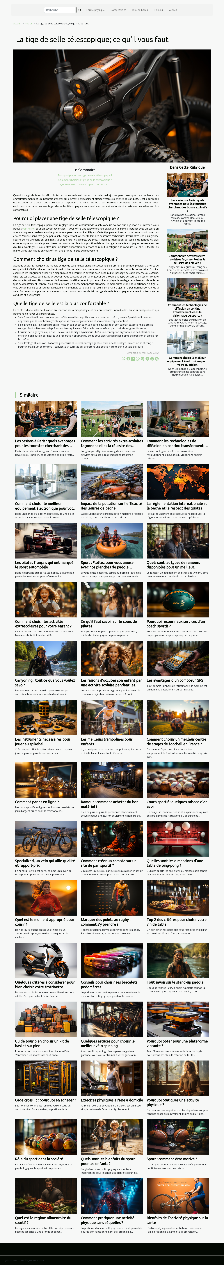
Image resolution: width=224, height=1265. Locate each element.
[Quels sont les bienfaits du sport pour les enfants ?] (112, 1137)
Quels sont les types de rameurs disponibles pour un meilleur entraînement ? (173, 567)
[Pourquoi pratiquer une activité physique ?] (178, 1078)
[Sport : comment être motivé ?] (178, 1137)
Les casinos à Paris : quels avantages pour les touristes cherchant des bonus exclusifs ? (187, 205)
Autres (173, 10)
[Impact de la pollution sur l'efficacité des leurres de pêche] (112, 481)
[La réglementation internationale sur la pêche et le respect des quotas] (178, 481)
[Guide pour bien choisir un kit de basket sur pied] (46, 1019)
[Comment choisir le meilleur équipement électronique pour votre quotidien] (187, 342)
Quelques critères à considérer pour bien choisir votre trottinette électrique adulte (45, 987)
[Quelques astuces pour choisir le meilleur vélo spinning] (112, 1019)
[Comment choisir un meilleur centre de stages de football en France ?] (178, 717)
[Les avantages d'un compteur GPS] (178, 658)
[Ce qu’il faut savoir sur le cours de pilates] (112, 599)
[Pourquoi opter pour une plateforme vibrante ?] (178, 1019)
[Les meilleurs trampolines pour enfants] (112, 717)
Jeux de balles (140, 10)
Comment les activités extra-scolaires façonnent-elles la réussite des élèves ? (187, 259)
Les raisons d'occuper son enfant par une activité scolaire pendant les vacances (111, 685)
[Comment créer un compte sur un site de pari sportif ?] (112, 838)
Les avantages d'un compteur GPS (175, 680)
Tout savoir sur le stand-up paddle (175, 982)
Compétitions (118, 10)
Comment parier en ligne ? (37, 802)
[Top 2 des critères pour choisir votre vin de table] (178, 897)
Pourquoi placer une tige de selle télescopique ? (85, 175)
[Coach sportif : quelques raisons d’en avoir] (178, 779)
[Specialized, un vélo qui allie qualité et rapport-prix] (46, 838)
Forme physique (95, 10)
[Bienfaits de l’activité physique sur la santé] (178, 1195)
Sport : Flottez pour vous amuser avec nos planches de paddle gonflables (108, 567)
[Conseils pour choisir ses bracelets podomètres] (112, 960)
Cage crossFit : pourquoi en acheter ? (45, 1100)
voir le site (28, 228)
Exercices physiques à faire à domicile (112, 1100)
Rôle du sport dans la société (39, 1159)
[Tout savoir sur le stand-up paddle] (178, 960)
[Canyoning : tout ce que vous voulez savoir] (46, 658)
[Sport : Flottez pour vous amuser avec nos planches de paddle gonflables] (112, 540)
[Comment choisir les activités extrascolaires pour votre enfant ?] (46, 599)
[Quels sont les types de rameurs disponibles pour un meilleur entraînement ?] (178, 540)
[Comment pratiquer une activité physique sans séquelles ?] (112, 1195)
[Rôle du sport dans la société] (46, 1137)
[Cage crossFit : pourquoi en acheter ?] (46, 1078)
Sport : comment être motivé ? (172, 1159)
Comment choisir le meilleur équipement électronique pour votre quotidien (187, 361)
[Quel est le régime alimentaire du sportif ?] (46, 1195)
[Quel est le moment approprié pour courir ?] (46, 897)
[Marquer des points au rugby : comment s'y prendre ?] (112, 897)
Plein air (158, 10)
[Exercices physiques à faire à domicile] (112, 1078)
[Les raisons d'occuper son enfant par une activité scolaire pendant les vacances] (112, 658)
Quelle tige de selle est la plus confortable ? (85, 184)
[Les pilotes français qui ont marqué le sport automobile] (46, 540)
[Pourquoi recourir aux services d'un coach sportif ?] (178, 599)
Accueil (17, 23)
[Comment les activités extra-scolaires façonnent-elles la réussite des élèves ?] (187, 240)
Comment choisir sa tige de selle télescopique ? (85, 180)
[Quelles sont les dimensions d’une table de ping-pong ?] (178, 838)
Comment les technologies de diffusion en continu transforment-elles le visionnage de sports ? (187, 310)
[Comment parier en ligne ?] (46, 779)
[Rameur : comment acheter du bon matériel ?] (112, 779)
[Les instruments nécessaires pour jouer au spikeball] (46, 717)
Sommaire (87, 169)
